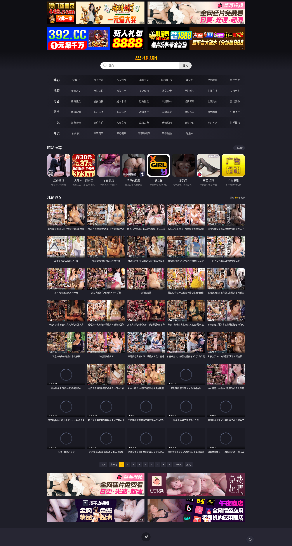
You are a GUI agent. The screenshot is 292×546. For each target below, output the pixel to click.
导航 (57, 133)
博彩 (57, 80)
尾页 (188, 464)
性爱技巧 (235, 122)
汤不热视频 (144, 133)
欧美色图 (121, 112)
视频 (57, 91)
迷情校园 (167, 122)
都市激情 (76, 122)
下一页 (178, 464)
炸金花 (189, 80)
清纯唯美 (189, 112)
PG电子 (76, 80)
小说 (57, 123)
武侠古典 (144, 122)
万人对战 (121, 80)
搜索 (185, 65)
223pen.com (146, 58)
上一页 (113, 464)
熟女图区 (212, 112)
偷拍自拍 (98, 101)
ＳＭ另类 (235, 90)
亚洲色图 (98, 112)
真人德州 (98, 80)
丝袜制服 (189, 90)
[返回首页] (250, 539)
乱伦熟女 (212, 101)
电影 (57, 101)
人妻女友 (121, 122)
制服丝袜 (167, 101)
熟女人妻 (167, 90)
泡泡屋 (189, 133)
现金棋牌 (212, 80)
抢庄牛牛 (235, 80)
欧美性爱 (144, 101)
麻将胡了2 (166, 80)
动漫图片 (144, 112)
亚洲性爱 (76, 101)
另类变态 (235, 101)
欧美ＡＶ (121, 90)
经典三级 (189, 101)
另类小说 (189, 122)
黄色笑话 (212, 122)
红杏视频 (167, 133)
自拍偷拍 (98, 90)
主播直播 (212, 90)
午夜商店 (98, 133)
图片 (57, 112)
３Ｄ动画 (144, 90)
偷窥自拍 (76, 112)
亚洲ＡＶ (76, 90)
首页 (103, 464)
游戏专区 (144, 80)
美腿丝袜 (167, 112)
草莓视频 (121, 133)
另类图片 (235, 112)
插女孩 (76, 133)
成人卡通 (121, 101)
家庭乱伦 (98, 122)
